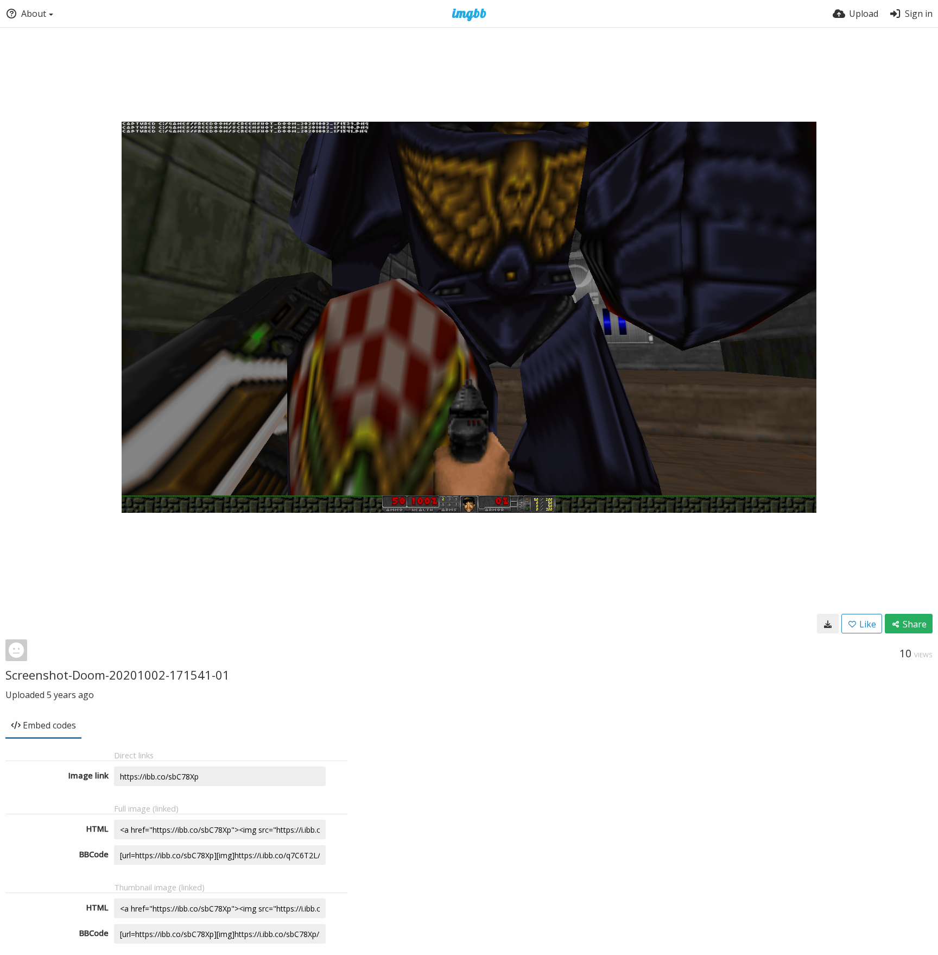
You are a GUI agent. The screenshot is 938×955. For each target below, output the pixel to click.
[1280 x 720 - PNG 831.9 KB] (828, 623)
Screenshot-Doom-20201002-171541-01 (117, 675)
